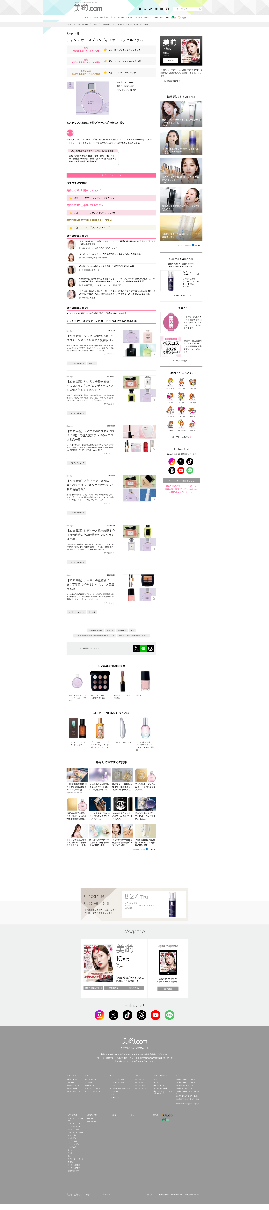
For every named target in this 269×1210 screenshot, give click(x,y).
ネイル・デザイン (141, 1079)
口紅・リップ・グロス (75, 1132)
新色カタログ (89, 1085)
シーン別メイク (90, 1082)
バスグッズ (72, 1147)
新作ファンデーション (92, 1088)
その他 (70, 1162)
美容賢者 (90, 1118)
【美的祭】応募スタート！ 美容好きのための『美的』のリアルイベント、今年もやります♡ (193, 322)
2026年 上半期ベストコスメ (185, 1079)
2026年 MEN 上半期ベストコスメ (187, 1096)
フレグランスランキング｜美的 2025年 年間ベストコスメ (94, 635)
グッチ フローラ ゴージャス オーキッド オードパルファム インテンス (100, 744)
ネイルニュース (140, 1088)
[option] (70, 85)
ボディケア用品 (73, 1144)
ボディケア (157, 1079)
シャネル (73, 33)
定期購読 (112, 988)
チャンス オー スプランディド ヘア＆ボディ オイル (77, 697)
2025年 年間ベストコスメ (184, 1085)
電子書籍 (168, 989)
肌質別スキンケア (73, 1079)
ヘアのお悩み (114, 1091)
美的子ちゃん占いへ (180, 436)
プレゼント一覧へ (180, 360)
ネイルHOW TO (140, 1085)
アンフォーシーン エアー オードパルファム (77, 743)
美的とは (151, 1194)
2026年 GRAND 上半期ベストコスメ (187, 1100)
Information (176, 1194)
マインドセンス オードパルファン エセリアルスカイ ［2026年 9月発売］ (145, 746)
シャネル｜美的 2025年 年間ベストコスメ (133, 635)
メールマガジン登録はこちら (181, 480)
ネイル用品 (72, 1138)
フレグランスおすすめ (76, 363)
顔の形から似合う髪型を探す (120, 1088)
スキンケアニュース (73, 1091)
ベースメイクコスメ (75, 1126)
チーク (70, 1150)
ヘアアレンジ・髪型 (117, 1079)
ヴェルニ (139, 695)
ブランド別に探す (74, 1168)
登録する (107, 1194)
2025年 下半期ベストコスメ (185, 1082)
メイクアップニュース (76, 463)
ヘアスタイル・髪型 (117, 1082)
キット (70, 1153)
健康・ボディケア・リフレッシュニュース (162, 1092)
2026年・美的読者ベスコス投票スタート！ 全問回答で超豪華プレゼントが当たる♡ (193, 346)
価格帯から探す (73, 1171)
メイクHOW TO (90, 1079)
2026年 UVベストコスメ (184, 1088)
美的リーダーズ (92, 1121)
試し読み (132, 988)
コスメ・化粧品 (82, 24)
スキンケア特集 (72, 1088)
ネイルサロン (139, 1082)
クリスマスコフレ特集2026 (75, 1119)
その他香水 (106, 24)
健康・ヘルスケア (159, 1085)
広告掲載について (192, 1194)
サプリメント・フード (75, 1159)
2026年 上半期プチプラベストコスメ (188, 1092)
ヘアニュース (114, 1097)
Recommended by (138, 849)
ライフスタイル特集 (160, 1088)
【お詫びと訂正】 (172, 81)
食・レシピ (157, 1082)
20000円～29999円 (95, 630)
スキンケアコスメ (74, 1123)
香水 (95, 24)
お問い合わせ (163, 1194)
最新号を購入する (92, 988)
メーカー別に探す (74, 1165)
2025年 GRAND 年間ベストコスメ (187, 1104)
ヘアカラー (114, 1085)
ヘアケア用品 (72, 1141)
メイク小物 (72, 1135)
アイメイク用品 (73, 1129)
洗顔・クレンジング (73, 1085)
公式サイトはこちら (111, 175)
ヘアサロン (114, 1094)
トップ (69, 24)
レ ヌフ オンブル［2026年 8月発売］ (98, 696)
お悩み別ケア (71, 1082)
